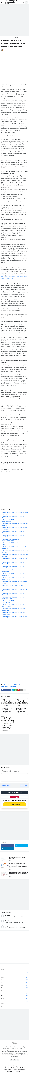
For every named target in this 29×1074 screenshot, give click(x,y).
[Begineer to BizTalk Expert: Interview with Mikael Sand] (21, 702)
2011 (14, 1006)
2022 (14, 980)
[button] (2, 2)
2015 (14, 998)
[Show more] (24, 690)
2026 (14, 969)
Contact (15, 1069)
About (9, 1069)
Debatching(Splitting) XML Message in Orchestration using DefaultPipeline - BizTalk (18, 874)
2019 (14, 987)
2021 (14, 982)
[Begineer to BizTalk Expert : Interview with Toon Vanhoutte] (7, 720)
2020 (14, 985)
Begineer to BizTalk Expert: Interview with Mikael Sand (21, 710)
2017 (14, 993)
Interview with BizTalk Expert (8, 686)
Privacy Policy (21, 1069)
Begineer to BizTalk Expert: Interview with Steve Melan (7, 710)
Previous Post (6, 785)
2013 (14, 1003)
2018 (14, 990)
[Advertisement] (14, 20)
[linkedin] (7, 848)
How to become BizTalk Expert (13, 37)
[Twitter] (13, 690)
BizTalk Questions (17, 1071)
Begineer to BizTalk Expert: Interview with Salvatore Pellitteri (12, 539)
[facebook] (7, 845)
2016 (14, 995)
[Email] (21, 690)
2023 (14, 977)
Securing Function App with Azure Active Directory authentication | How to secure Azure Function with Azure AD (18, 865)
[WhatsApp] (15, 690)
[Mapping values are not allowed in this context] (4, 859)
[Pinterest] (18, 690)
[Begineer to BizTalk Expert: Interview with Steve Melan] (7, 702)
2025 (14, 972)
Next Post (23, 785)
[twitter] (21, 845)
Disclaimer (9, 1071)
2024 (14, 974)
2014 (14, 1001)
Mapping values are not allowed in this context (17, 858)
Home (2, 37)
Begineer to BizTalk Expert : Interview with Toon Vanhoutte (7, 727)
